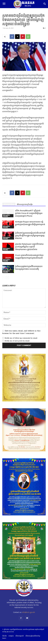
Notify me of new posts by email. (17, 340)
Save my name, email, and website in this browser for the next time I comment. (21, 332)
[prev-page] (3, 277)
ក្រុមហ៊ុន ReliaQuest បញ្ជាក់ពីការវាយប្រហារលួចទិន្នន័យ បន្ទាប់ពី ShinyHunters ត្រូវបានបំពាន (29, 246)
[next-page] (7, 277)
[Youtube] (27, 618)
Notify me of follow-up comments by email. (21, 338)
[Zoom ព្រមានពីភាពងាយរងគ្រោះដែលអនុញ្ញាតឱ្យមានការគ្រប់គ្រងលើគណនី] (8, 258)
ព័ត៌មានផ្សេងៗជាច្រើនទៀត (25, 204)
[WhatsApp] (28, 36)
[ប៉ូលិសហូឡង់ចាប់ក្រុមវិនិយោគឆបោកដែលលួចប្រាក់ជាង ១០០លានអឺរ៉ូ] (8, 269)
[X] (17, 36)
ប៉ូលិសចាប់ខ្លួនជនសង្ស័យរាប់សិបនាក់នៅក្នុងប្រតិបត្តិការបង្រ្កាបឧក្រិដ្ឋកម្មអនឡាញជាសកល (30, 235)
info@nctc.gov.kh (28, 612)
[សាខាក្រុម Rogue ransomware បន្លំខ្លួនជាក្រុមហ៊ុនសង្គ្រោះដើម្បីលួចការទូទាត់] (8, 224)
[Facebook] (12, 36)
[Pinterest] (22, 36)
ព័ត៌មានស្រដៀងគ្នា (9, 204)
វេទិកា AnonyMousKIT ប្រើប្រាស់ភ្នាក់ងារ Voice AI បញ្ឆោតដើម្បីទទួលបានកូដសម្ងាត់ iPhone (29, 213)
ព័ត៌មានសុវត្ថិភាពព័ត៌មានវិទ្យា (6, 215)
